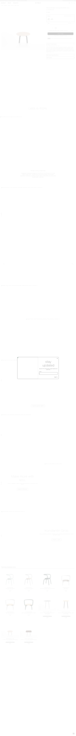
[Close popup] (57, 358)
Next (55, 377)
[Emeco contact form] (73, 733)
